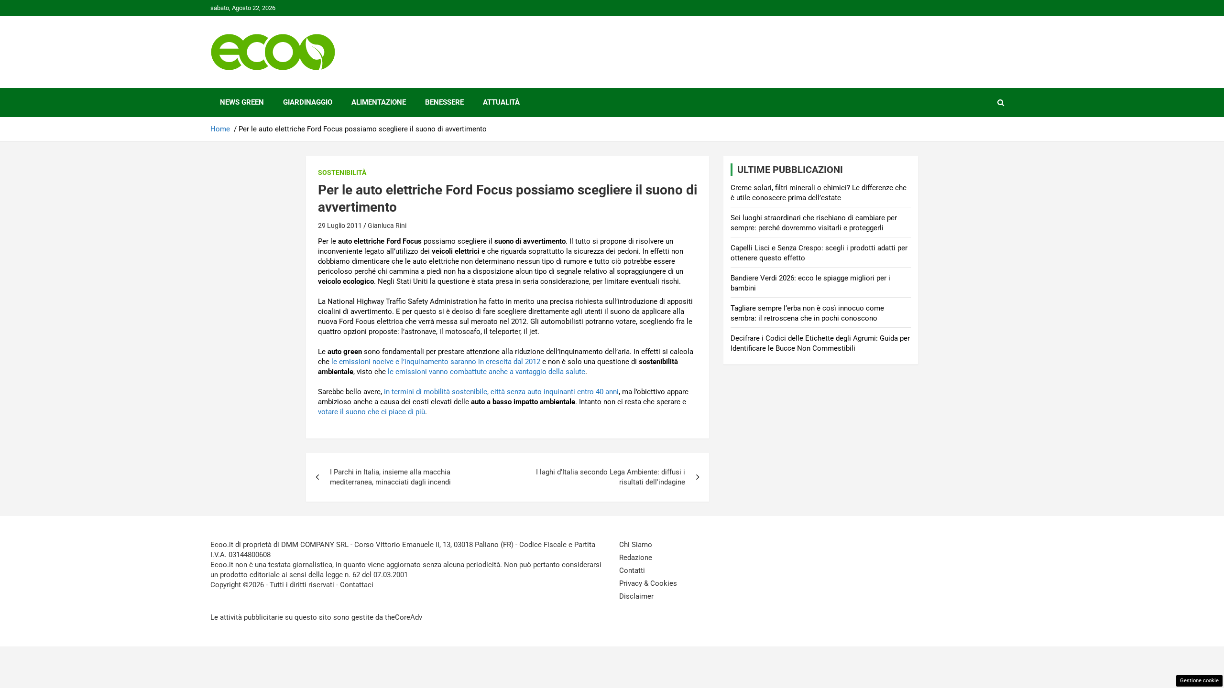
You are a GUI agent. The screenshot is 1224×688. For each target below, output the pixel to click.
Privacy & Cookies (648, 583)
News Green (242, 102)
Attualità (501, 102)
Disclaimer (636, 596)
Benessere (444, 102)
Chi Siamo (635, 544)
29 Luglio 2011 (340, 225)
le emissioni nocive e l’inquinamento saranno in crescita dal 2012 (435, 361)
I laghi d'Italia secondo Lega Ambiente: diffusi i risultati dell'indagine (610, 477)
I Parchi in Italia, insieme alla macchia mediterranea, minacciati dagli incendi (390, 477)
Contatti (632, 570)
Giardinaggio (307, 102)
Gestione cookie (1199, 680)
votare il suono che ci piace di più (371, 412)
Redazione (635, 557)
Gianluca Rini (387, 225)
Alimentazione (378, 102)
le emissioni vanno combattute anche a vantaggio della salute (486, 371)
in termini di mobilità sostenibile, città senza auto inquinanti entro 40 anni (501, 391)
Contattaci (356, 584)
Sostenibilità (342, 172)
